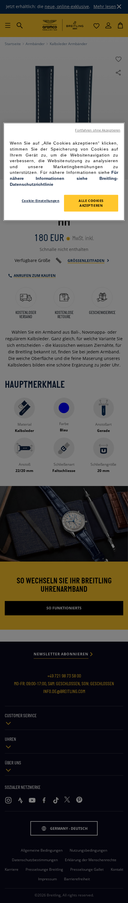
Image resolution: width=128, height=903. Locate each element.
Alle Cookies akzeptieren (91, 203)
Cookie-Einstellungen (40, 200)
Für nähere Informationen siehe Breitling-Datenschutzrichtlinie (64, 178)
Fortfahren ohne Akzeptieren (97, 130)
